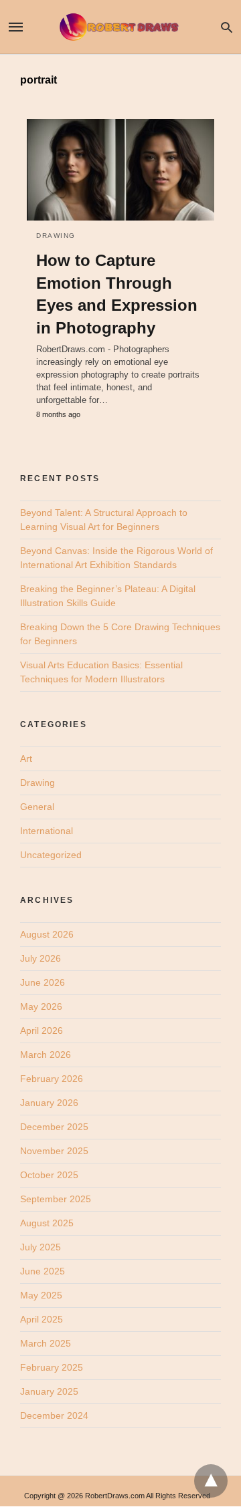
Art (26, 758)
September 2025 (55, 1199)
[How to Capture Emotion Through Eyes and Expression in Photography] (120, 170)
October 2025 (49, 1175)
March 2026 (45, 1054)
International (46, 830)
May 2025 (41, 1295)
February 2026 (51, 1078)
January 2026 (49, 1102)
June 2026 (42, 982)
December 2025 (54, 1126)
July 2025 (40, 1247)
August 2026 (47, 934)
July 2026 (40, 958)
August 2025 (47, 1223)
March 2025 (45, 1343)
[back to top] (211, 1481)
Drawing (56, 235)
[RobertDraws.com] (120, 27)
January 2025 (49, 1391)
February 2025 (51, 1367)
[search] (226, 27)
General (37, 806)
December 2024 (54, 1415)
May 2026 (41, 1006)
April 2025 (41, 1319)
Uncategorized (51, 854)
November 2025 (54, 1150)
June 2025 (42, 1271)
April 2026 (41, 1030)
